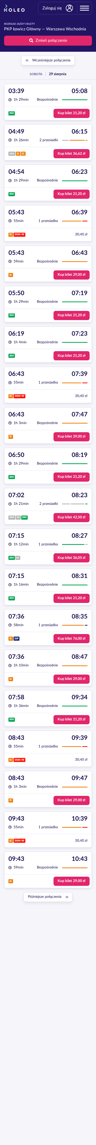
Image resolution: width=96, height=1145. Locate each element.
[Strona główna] (14, 8)
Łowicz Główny (27, 29)
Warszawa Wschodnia (66, 29)
